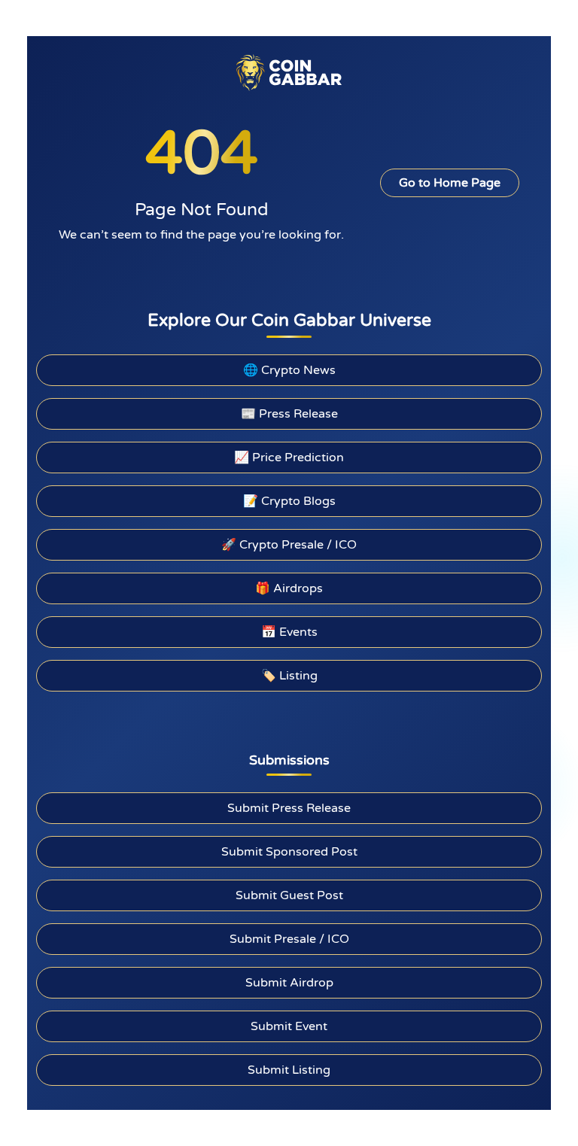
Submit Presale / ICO (289, 939)
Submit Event (289, 1026)
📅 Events (289, 632)
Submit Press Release (289, 808)
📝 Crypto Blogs (289, 501)
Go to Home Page (449, 182)
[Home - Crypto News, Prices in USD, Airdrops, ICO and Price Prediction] (289, 72)
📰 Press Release (289, 413)
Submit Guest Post (289, 895)
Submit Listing (289, 1070)
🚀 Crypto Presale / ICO (289, 544)
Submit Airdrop (289, 982)
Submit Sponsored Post (289, 851)
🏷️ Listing (289, 675)
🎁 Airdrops (289, 588)
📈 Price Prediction (289, 457)
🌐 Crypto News (289, 370)
